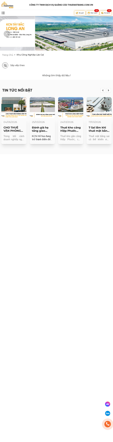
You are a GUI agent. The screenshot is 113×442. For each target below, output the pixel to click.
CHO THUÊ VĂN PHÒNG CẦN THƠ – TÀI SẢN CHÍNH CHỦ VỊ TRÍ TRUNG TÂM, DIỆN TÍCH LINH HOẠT (14, 129)
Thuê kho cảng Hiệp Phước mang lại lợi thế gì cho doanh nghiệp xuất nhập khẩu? (70, 129)
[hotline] (107, 424)
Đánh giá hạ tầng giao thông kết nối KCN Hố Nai (41, 129)
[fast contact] (107, 404)
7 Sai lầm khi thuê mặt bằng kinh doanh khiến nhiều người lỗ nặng (99, 129)
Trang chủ (7, 55)
